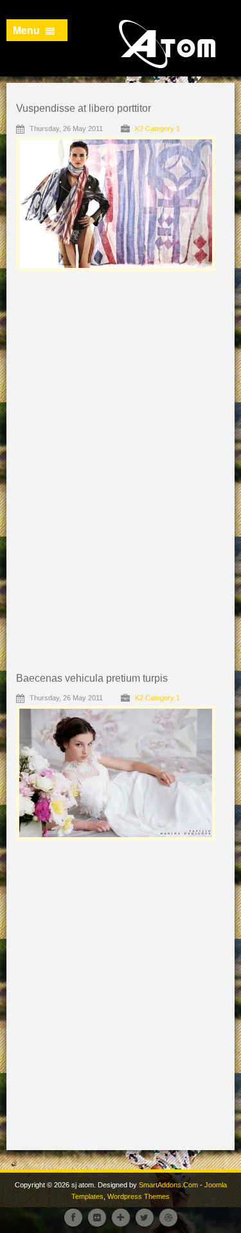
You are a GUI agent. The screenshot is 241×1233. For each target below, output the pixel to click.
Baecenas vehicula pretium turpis (92, 678)
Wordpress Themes (138, 1196)
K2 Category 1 (157, 128)
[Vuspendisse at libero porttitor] (148, 202)
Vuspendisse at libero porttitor (83, 108)
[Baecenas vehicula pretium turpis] (148, 771)
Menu (27, 29)
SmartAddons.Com (168, 1185)
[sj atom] (170, 44)
